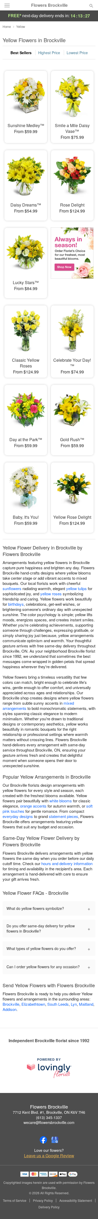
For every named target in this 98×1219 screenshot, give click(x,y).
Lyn (74, 1004)
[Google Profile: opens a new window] (55, 1139)
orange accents (33, 806)
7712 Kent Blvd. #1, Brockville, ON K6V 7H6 (49, 1112)
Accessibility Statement (75, 1200)
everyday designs (18, 816)
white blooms (60, 800)
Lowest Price (77, 52)
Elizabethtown (33, 1004)
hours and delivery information (67, 863)
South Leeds (58, 1004)
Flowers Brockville (49, 5)
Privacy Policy (43, 1200)
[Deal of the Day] (72, 259)
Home (7, 26)
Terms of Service (14, 1200)
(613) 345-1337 (49, 1117)
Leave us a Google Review (49, 1156)
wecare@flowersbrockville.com (49, 1122)
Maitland (86, 1004)
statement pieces (63, 816)
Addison (9, 1009)
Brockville (11, 1004)
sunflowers (12, 588)
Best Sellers (21, 52)
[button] (87, 1207)
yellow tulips (76, 588)
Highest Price (49, 52)
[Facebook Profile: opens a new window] (43, 1139)
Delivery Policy (49, 1207)
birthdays (16, 604)
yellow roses (51, 593)
